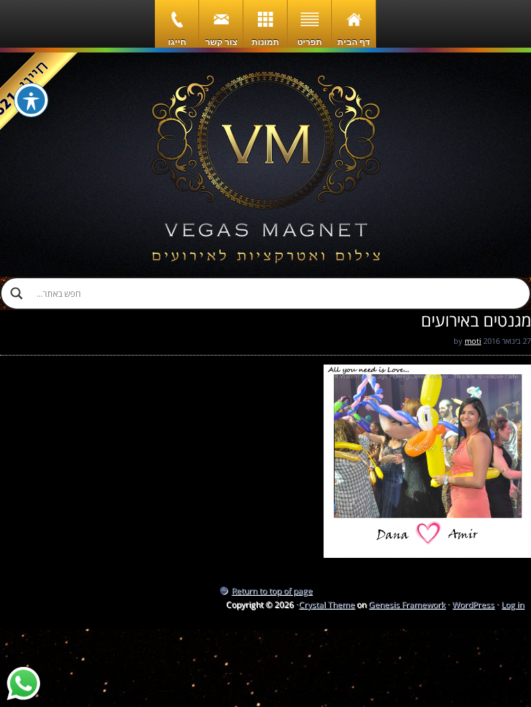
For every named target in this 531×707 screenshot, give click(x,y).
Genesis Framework (407, 604)
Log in (512, 604)
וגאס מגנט (265, 164)
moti (473, 341)
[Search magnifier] (16, 293)
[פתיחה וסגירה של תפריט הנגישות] (31, 100)
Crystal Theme (327, 604)
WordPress (473, 604)
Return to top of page (272, 591)
